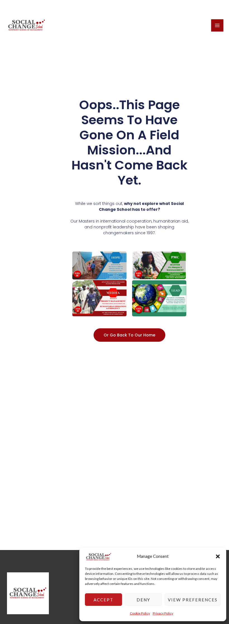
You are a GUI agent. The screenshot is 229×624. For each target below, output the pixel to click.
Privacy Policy (163, 613)
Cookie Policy (140, 613)
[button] (218, 556)
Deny (143, 599)
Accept (103, 599)
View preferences (193, 599)
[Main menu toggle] (217, 25)
